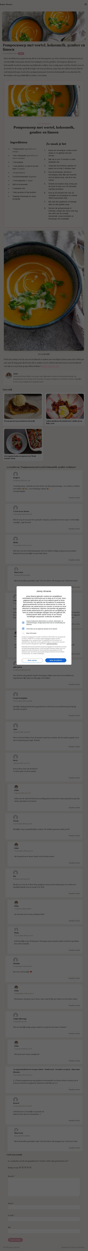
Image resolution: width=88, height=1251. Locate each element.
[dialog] (44, 625)
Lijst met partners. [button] (52, 644)
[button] (44, 633)
